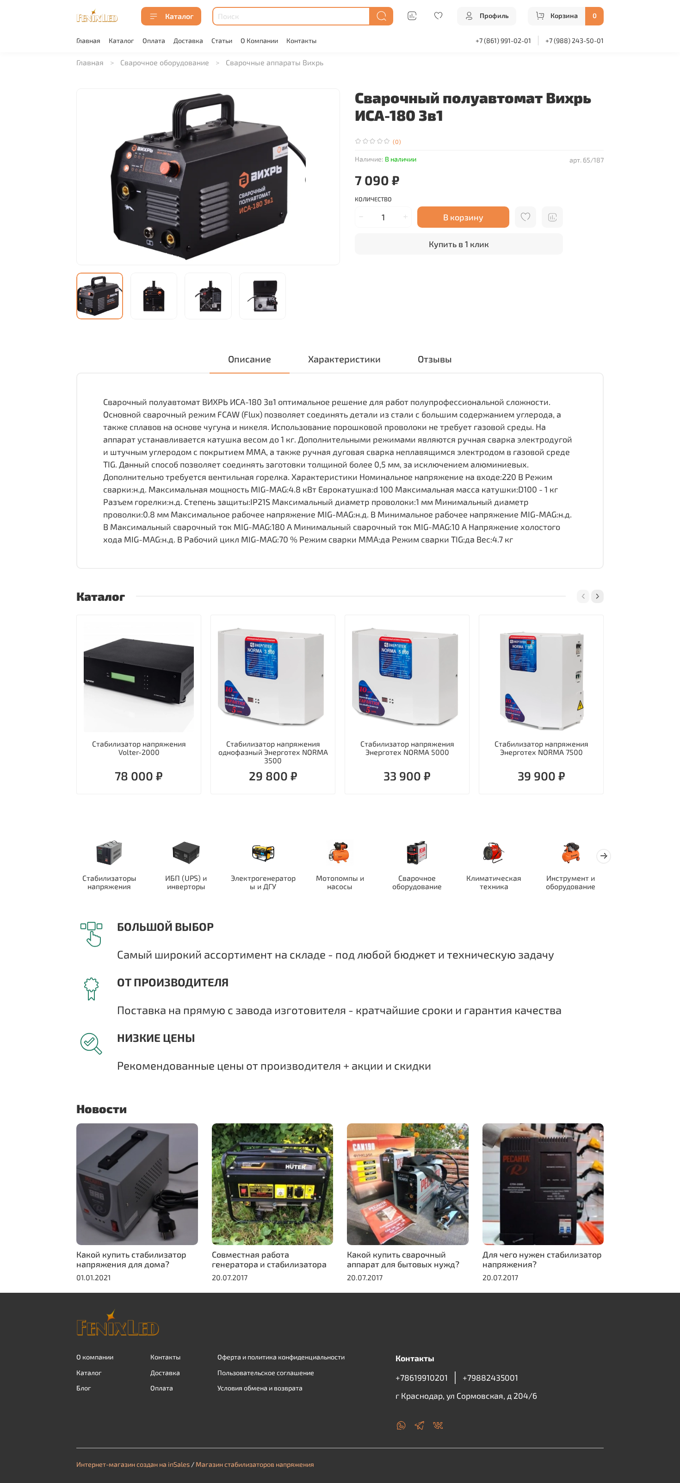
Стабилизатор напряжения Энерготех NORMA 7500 (541, 747)
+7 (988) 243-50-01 (574, 40)
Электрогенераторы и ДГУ (263, 882)
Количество (373, 199)
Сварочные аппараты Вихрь (274, 62)
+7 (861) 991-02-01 (503, 40)
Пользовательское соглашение (265, 1373)
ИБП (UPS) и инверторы (186, 882)
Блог (83, 1388)
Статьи (221, 40)
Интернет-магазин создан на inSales (133, 1464)
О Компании (259, 40)
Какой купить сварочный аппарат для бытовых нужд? (403, 1259)
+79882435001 (490, 1377)
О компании (94, 1357)
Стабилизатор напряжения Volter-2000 (139, 747)
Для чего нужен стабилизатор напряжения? (542, 1259)
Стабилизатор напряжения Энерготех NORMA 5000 (407, 747)
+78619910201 (422, 1377)
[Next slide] (325, 177)
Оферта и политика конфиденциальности (281, 1357)
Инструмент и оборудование (570, 882)
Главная (88, 40)
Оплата (153, 40)
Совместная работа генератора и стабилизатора (269, 1259)
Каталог (179, 16)
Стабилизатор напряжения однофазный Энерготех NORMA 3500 (273, 752)
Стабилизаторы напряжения (109, 882)
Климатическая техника (493, 882)
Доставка (188, 40)
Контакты (301, 40)
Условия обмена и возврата (260, 1388)
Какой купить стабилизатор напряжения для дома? (131, 1259)
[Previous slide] (91, 177)
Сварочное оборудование (164, 62)
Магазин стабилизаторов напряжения (255, 1464)
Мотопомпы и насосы (340, 882)
